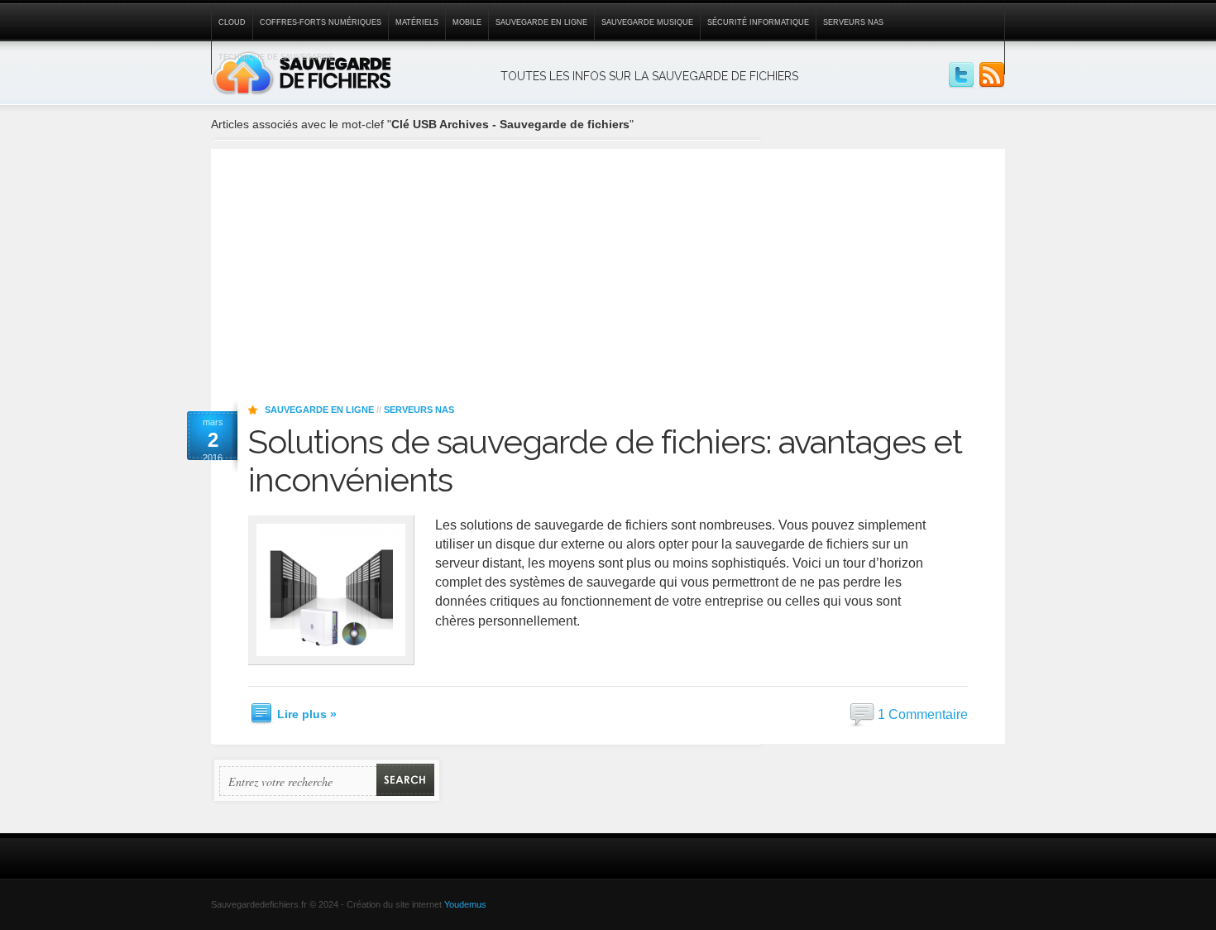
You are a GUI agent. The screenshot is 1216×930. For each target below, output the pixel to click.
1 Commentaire (923, 714)
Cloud (232, 22)
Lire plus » (307, 714)
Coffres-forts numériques (320, 22)
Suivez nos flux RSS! (992, 75)
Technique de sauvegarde (275, 57)
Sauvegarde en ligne (541, 22)
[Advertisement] (608, 265)
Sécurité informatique (758, 22)
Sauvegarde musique (647, 22)
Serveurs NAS (853, 22)
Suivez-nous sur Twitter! (961, 75)
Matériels (416, 22)
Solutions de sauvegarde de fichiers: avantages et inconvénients (605, 460)
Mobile (466, 22)
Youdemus (465, 904)
